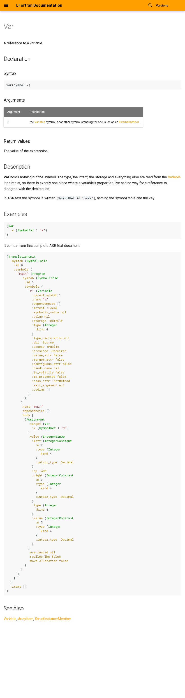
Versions (162, 5)
